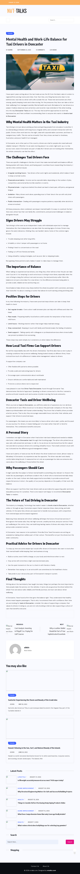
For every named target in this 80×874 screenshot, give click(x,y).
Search (70, 842)
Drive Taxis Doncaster (52, 532)
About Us (46, 866)
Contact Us (35, 866)
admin (12, 704)
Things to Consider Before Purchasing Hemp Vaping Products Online (41, 803)
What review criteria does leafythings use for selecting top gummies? (42, 825)
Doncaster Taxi (58, 389)
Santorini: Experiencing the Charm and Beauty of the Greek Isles (32, 700)
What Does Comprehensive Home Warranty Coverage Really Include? (42, 814)
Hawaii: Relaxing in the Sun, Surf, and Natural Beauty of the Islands (34, 748)
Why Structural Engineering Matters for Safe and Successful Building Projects (45, 792)
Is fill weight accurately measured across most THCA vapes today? (41, 780)
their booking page (45, 440)
